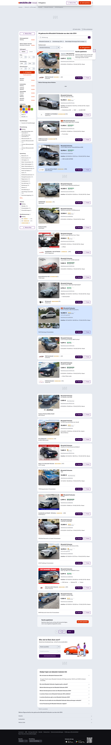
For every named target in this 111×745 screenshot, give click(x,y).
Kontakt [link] (40, 732)
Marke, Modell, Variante (26, 43)
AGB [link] (26, 732)
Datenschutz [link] (46, 732)
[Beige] (23, 106)
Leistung (22, 87)
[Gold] (23, 112)
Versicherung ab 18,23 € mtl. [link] (67, 403)
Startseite (21, 7)
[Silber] (21, 112)
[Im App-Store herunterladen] (70, 741)
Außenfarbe (23, 104)
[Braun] (29, 106)
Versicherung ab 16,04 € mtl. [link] (67, 128)
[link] (76, 29)
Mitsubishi (40, 7)
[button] (27, 39)
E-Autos (21, 95)
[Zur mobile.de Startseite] (31, 3)
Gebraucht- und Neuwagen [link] (30, 7)
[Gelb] (26, 109)
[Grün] (32, 109)
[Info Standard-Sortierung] (62, 47)
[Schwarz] (21, 106)
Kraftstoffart (23, 84)
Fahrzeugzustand (24, 38)
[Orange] (21, 109)
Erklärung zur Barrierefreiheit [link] (71, 732)
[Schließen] (94, 50)
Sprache (20, 739)
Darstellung (32, 739)
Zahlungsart (23, 49)
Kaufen (23, 51)
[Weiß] (32, 106)
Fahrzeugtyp (23, 91)
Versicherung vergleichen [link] (67, 153)
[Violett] (26, 112)
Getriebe (22, 98)
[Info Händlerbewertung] (30, 214)
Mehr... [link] (21, 198)
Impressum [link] (21, 732)
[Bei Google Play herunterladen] (80, 741)
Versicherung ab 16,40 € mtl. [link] (67, 61)
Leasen (31, 51)
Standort (22, 78)
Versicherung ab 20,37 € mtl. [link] (67, 103)
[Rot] (29, 109)
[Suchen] (89, 37)
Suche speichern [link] (27, 74)
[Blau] (23, 109)
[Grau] (26, 106)
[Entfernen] (50, 41)
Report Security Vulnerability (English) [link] (27, 734)
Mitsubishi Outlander (48, 7)
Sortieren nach (42, 45)
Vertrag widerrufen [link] (32, 732)
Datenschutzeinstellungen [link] (57, 732)
